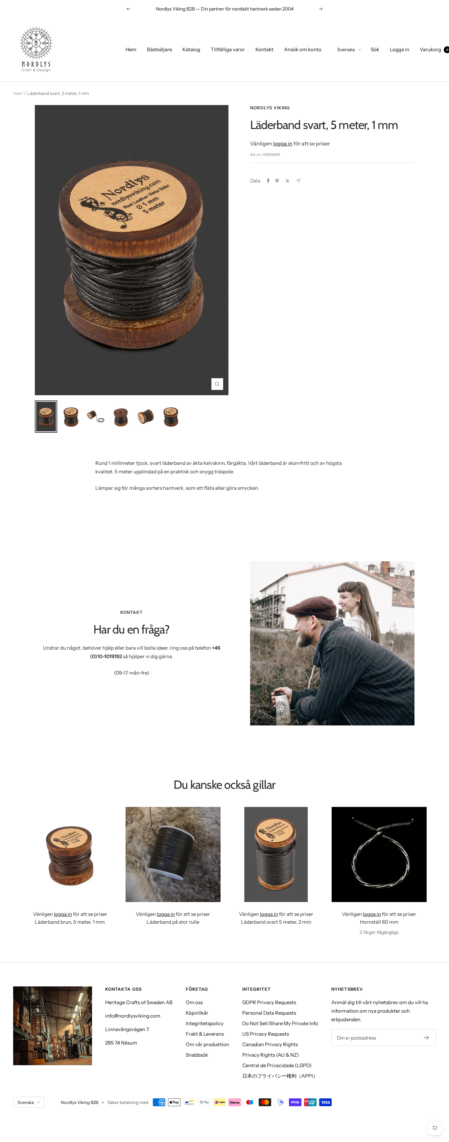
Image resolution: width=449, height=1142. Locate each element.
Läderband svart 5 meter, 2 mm (276, 922)
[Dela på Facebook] (268, 181)
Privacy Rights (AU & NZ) (270, 1055)
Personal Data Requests (269, 1013)
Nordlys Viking (270, 107)
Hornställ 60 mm (379, 922)
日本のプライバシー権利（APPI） (280, 1076)
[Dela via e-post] (298, 181)
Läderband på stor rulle (173, 922)
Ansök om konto (302, 49)
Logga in (399, 49)
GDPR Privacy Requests (269, 1002)
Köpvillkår (197, 1013)
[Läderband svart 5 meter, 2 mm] (276, 854)
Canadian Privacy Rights (270, 1044)
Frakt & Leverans (205, 1034)
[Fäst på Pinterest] (277, 181)
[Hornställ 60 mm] (379, 854)
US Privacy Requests (265, 1034)
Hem (131, 49)
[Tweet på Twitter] (287, 181)
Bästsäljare (159, 49)
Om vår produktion (207, 1044)
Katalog (191, 49)
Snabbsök (197, 1055)
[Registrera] (426, 1037)
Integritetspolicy (205, 1023)
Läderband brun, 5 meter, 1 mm (70, 922)
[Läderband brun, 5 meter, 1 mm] (70, 854)
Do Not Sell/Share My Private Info (280, 1023)
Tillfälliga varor (228, 49)
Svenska (346, 50)
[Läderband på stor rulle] (173, 854)
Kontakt (264, 49)
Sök (375, 49)
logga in (283, 143)
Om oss (194, 1002)
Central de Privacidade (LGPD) (277, 1065)
